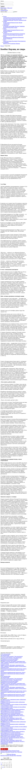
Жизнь (4, 28)
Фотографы (11, 26)
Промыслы (9, 38)
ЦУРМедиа (5, 42)
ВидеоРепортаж (14, 37)
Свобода (5, 32)
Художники (6, 26)
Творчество (6, 25)
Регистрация (3, 7)
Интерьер (5, 31)
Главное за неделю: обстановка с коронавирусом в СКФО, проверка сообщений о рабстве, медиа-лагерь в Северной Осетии (13, 666)
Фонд (4, 39)
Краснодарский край (17, 18)
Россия (4, 16)
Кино (12, 27)
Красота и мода (19, 30)
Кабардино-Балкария (12, 17)
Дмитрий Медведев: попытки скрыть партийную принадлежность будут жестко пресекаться (12, 712)
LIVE (4, 10)
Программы (9, 41)
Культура (18, 33)
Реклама (5, 27)
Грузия (4, 22)
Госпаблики (12, 43)
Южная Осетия (14, 22)
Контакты (3, 751)
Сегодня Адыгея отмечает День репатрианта (11, 657)
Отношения (13, 30)
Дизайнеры (22, 26)
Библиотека (21, 37)
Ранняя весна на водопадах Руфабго (9, 660)
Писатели (17, 26)
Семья (4, 30)
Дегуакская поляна (5, 655)
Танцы (15, 27)
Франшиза (7, 751)
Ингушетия (9, 18)
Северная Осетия (22, 20)
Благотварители (22, 41)
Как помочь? (15, 41)
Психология (12, 33)
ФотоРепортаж (6, 37)
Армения (9, 22)
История (8, 30)
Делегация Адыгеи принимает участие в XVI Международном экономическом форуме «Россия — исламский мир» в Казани (13, 719)
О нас (4, 41)
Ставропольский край (8, 20)
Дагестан (16, 20)
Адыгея (5, 17)
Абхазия (20, 22)
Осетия (17, 750)
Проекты (18, 43)
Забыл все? (9, 7)
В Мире (5, 21)
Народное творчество (18, 35)
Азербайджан (6, 23)
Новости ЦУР (6, 43)
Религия (10, 31)
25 (3, 767)
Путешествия (6, 33)
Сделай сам (10, 35)
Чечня (4, 18)
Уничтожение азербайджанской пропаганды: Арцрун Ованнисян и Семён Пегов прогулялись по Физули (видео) (13, 673)
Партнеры (19, 751)
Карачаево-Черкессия (22, 17)
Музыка (9, 27)
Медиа (4, 36)
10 (1, 764)
